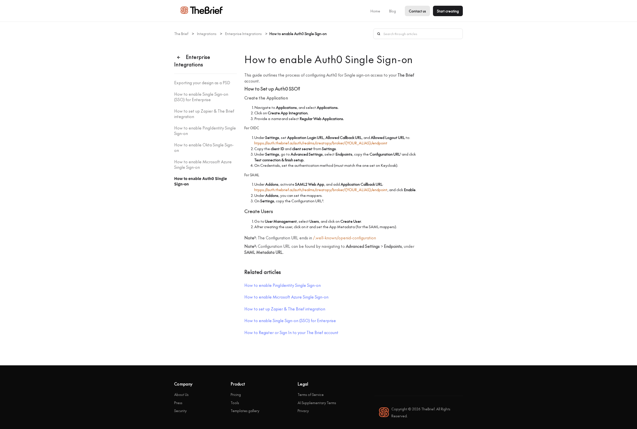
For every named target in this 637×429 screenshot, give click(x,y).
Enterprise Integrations (243, 33)
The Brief (181, 33)
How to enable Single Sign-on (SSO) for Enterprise (201, 96)
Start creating (448, 10)
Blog (392, 10)
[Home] (201, 12)
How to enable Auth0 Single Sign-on (200, 181)
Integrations (206, 33)
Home (375, 10)
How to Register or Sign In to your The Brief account (291, 332)
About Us (181, 394)
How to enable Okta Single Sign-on (204, 147)
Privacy (303, 410)
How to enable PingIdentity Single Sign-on (205, 130)
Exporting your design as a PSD (202, 82)
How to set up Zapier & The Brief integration (204, 113)
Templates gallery (245, 410)
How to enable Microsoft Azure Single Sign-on (203, 164)
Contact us (417, 10)
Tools (235, 402)
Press (178, 402)
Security (180, 410)
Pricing (236, 394)
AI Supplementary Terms (317, 402)
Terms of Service (311, 394)
